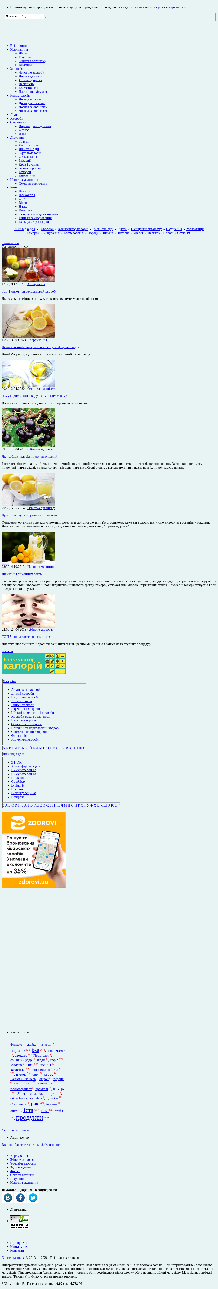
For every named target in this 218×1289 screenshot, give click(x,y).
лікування (141, 7)
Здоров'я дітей (20, 1167)
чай (57, 1069)
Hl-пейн (17, 789)
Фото (22, 199)
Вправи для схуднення (35, 126)
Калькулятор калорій (34, 222)
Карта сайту (19, 1246)
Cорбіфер (18, 781)
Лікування (17, 137)
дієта (27, 1110)
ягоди (41, 1060)
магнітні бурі (22, 1083)
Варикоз (154, 233)
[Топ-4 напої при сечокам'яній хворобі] (28, 281)
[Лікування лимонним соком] (28, 563)
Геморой (25, 172)
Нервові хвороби (23, 720)
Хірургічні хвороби (25, 739)
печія (59, 1111)
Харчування (19, 49)
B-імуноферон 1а (23, 774)
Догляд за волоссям (33, 111)
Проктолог (41, 1055)
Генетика (25, 210)
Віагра (46, 1044)
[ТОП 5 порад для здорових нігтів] (28, 626)
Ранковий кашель (23, 1079)
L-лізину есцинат (23, 793)
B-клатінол (19, 777)
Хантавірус (45, 1083)
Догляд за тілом (30, 99)
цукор (21, 1074)
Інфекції (25, 160)
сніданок (17, 1050)
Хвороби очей (21, 701)
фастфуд (16, 1044)
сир (35, 1074)
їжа (35, 1050)
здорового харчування (169, 7)
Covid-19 (183, 233)
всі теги (7, 651)
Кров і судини (29, 164)
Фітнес (24, 130)
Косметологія (28, 88)
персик (58, 1079)
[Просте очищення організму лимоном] (28, 505)
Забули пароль (51, 1144)
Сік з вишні (18, 1104)
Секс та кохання (22, 1175)
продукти (29, 1117)
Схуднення (18, 122)
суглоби (52, 1098)
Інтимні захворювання (35, 218)
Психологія (27, 195)
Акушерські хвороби (26, 689)
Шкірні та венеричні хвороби (32, 712)
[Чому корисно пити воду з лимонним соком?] (28, 385)
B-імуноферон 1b (23, 770)
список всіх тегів (16, 1130)
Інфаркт (123, 233)
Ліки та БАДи (29, 149)
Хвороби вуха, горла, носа (30, 716)
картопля (17, 1070)
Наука (23, 206)
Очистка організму (32, 61)
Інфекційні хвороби (25, 709)
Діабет (138, 233)
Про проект (18, 1243)
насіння (45, 1065)
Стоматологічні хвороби (29, 732)
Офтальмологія (30, 153)
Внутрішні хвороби (25, 697)
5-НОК (16, 762)
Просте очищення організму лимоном (29, 515)
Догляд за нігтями (32, 103)
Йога (22, 134)
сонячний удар (21, 1060)
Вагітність (26, 84)
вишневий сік (41, 1070)
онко (13, 1111)
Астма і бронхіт (30, 168)
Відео (23, 202)
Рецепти (25, 57)
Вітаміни (25, 65)
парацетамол (56, 1050)
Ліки (13, 114)
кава (45, 1110)
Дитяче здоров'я (30, 76)
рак (35, 1103)
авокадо (21, 1055)
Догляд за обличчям (33, 107)
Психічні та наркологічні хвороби (35, 728)
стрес (48, 1074)
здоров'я (29, 7)
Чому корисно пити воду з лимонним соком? (34, 396)
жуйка (31, 1044)
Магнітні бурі (103, 229)
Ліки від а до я (24, 229)
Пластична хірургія (33, 91)
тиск (30, 1064)
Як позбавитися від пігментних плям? (29, 456)
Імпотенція (27, 176)
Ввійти (7, 1144)
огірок (44, 1079)
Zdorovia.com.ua (14, 1257)
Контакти (17, 1250)
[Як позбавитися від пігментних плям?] (28, 446)
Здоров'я (16, 68)
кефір (54, 1060)
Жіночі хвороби (22, 705)
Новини (24, 191)
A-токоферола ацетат (26, 766)
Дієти (23, 53)
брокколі (41, 1089)
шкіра (59, 1088)
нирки (51, 1094)
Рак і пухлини (29, 145)
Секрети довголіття (33, 183)
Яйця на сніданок (30, 1094)
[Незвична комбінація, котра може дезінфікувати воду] (28, 337)
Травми (24, 141)
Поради (93, 233)
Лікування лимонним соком (22, 574)
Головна (6, 243)
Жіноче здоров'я (30, 80)
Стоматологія (28, 156)
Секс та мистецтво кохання (38, 214)
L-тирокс (17, 797)
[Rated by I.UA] (19, 1221)
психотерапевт (21, 1089)
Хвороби (16, 118)
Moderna (16, 1065)
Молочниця (195, 229)
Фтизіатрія (19, 735)
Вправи (168, 233)
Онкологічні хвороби (26, 724)
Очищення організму (146, 229)
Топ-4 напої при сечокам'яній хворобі (29, 291)
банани (51, 1104)
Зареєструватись (27, 1144)
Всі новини (18, 45)
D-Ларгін (18, 785)
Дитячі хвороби (22, 693)
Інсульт (108, 233)
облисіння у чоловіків (26, 1098)
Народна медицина (24, 179)
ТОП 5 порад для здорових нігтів (26, 636)
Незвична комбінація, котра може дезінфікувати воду (40, 347)
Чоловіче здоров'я (31, 72)
